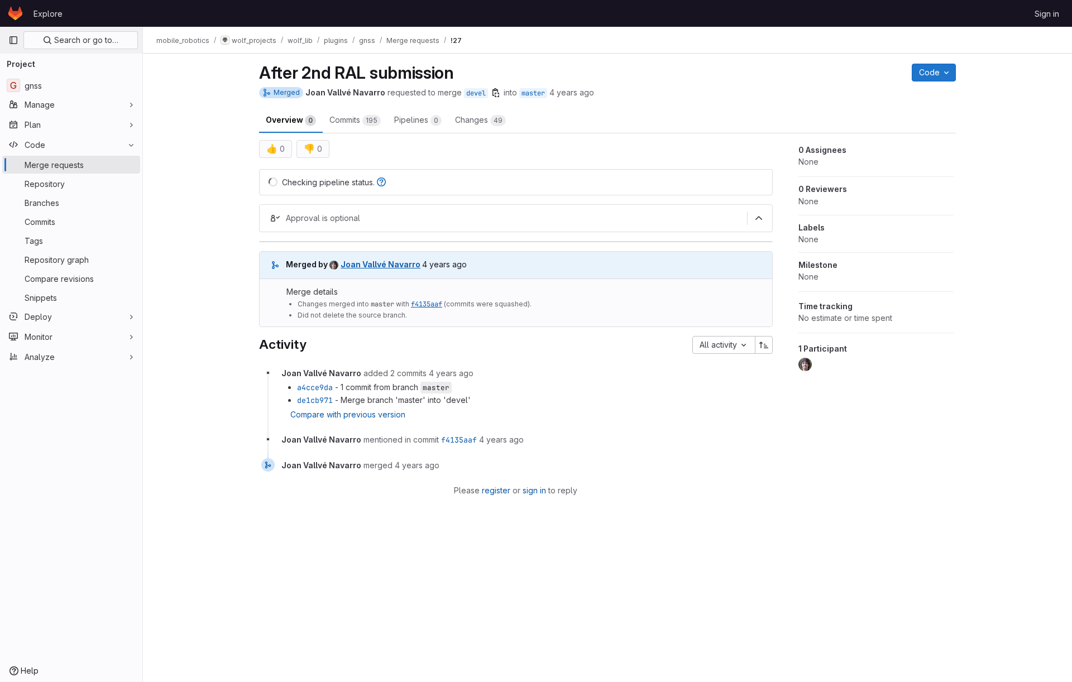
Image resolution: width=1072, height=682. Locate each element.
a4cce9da (315, 387)
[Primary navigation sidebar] (13, 40)
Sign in (1047, 13)
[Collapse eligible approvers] (758, 218)
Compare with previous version (347, 414)
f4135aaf (426, 304)
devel (476, 93)
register (496, 490)
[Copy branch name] (495, 92)
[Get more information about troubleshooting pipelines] (381, 182)
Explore (48, 13)
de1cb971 (315, 400)
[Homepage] (15, 13)
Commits (353, 119)
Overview (289, 119)
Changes (478, 119)
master (533, 93)
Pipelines (416, 119)
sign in (534, 490)
